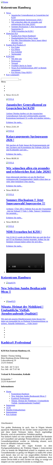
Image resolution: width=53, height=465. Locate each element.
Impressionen (11, 412)
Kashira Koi (23, 36)
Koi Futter (15, 47)
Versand (14, 63)
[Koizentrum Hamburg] (25, 272)
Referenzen (16, 61)
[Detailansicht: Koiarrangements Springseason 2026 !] (10, 131)
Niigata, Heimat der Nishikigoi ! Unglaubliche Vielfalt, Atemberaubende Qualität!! (30, 402)
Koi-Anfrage (11, 414)
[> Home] (4, 2)
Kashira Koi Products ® (16, 45)
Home (8, 391)
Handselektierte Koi (24, 38)
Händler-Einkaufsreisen (15, 410)
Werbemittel (16, 54)
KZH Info (10, 56)
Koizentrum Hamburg (20, 394)
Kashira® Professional (20, 398)
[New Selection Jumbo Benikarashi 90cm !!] (10, 283)
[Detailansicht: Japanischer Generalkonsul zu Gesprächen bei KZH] (10, 99)
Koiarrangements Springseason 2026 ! (26, 20)
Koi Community (12, 75)
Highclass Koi (12, 33)
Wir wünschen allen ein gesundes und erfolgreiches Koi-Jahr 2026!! (26, 23)
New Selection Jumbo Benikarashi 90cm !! (28, 396)
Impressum (10, 405)
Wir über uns (16, 59)
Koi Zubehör (16, 52)
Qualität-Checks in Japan (21, 65)
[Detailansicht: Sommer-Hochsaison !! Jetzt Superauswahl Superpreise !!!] (10, 194)
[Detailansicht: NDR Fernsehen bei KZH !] (10, 226)
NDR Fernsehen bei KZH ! (22, 31)
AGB (8, 407)
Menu (3, 82)
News (8, 13)
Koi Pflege (15, 49)
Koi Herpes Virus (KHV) (21, 72)
